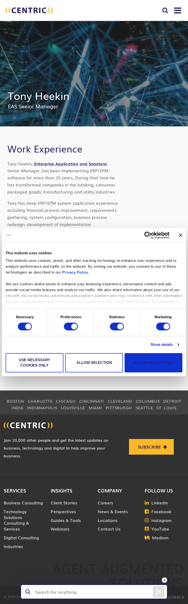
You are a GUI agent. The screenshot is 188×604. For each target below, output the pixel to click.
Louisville (73, 407)
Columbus (148, 401)
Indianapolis (42, 407)
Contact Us (109, 529)
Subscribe (149, 447)
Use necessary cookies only (34, 363)
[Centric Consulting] (29, 10)
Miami (95, 407)
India (18, 407)
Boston (15, 401)
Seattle (144, 407)
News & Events (113, 511)
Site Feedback (169, 597)
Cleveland (120, 401)
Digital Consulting (21, 537)
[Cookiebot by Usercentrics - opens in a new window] (148, 235)
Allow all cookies (153, 362)
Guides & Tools (66, 520)
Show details (162, 344)
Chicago (66, 401)
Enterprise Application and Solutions (70, 164)
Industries (13, 546)
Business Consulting (23, 503)
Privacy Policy (75, 272)
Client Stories (64, 503)
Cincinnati (91, 401)
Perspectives (63, 511)
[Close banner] (180, 235)
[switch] (71, 326)
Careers (105, 503)
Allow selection (94, 362)
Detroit (172, 401)
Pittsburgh (119, 407)
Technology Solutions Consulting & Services (16, 520)
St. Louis (166, 407)
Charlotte (40, 401)
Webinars (60, 529)
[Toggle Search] (165, 10)
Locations (108, 520)
